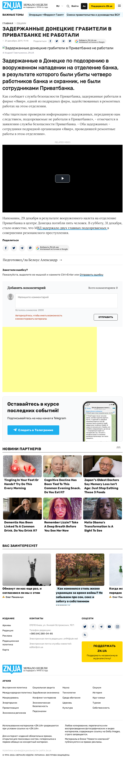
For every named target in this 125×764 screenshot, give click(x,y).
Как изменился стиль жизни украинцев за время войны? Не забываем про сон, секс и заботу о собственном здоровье (79, 597)
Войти (75, 6)
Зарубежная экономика (46, 692)
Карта (5, 649)
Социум (97, 687)
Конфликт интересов (44, 697)
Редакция (7, 630)
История (97, 692)
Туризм (97, 702)
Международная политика (17, 692)
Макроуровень (10, 697)
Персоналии (39, 711)
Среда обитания (71, 697)
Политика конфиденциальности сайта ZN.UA (26, 750)
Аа (84, 6)
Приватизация (10, 707)
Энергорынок (9, 702)
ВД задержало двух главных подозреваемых (72, 228)
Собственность (101, 707)
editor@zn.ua (36, 647)
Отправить (105, 317)
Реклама (7, 635)
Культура (67, 707)
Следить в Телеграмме (35, 430)
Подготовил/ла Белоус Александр (30, 260)
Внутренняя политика (14, 687)
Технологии (69, 692)
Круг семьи (99, 697)
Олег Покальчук (15, 597)
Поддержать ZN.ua (101, 6)
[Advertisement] (49, 359)
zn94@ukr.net (70, 638)
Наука (65, 687)
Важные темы (13, 15)
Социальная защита (44, 687)
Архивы (6, 625)
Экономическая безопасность (41, 704)
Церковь (67, 702)
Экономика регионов (14, 713)
